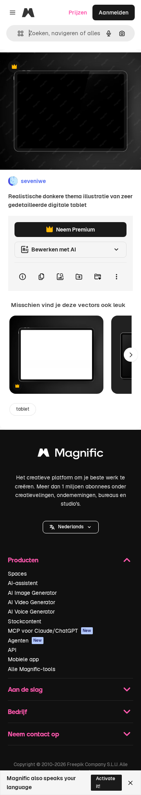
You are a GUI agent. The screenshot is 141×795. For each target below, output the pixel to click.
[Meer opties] (116, 277)
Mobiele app (23, 659)
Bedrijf (17, 711)
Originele (51, 67)
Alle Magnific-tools (31, 669)
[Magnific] (70, 455)
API (12, 649)
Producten (23, 560)
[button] (71, 527)
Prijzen (78, 12)
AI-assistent (23, 583)
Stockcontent (24, 621)
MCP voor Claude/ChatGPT (49, 630)
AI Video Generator (31, 602)
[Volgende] (131, 355)
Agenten (25, 640)
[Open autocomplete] (17, 33)
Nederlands (70, 527)
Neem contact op (33, 734)
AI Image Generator (32, 592)
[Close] (130, 783)
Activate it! (105, 782)
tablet (22, 409)
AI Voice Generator (31, 611)
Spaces (17, 573)
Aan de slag (25, 689)
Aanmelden (113, 12)
